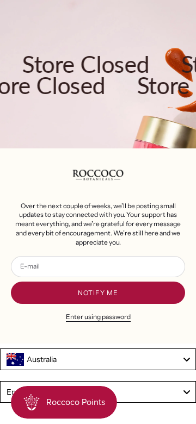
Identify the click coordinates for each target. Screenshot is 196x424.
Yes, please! (51, 252)
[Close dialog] (185, 175)
